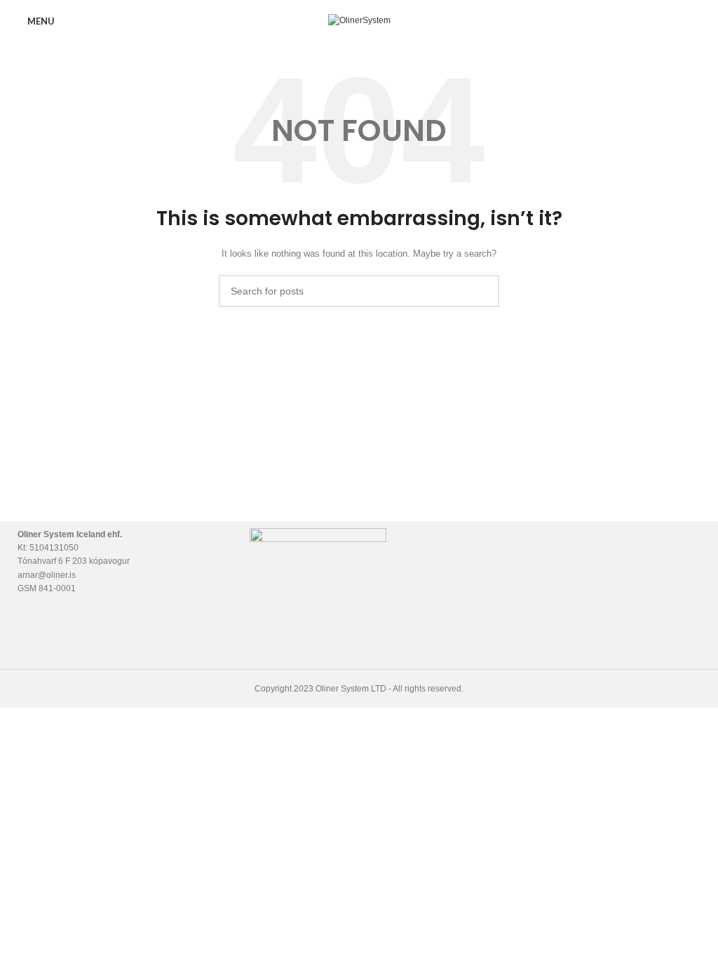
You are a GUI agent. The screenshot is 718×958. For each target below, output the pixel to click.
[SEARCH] (483, 291)
